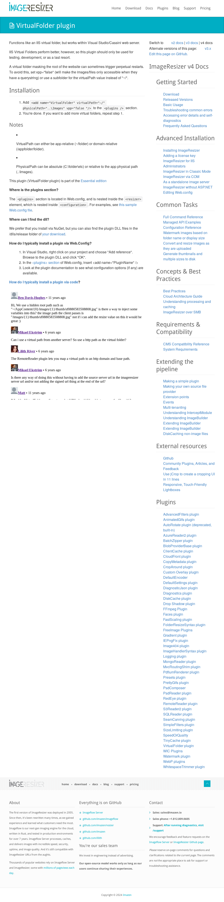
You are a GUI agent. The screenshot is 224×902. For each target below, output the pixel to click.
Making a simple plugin (181, 381)
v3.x (208, 48)
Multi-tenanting (174, 407)
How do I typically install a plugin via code (43, 281)
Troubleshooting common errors (187, 109)
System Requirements (180, 349)
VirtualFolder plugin (178, 745)
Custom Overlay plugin (181, 572)
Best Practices (174, 290)
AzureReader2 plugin (179, 535)
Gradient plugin (175, 635)
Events (168, 402)
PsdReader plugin (177, 693)
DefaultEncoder (175, 577)
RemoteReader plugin (180, 703)
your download (53, 233)
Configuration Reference (182, 227)
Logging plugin (174, 656)
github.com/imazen (94, 831)
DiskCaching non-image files (185, 433)
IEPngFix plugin (175, 640)
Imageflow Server (93, 812)
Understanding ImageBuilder (185, 417)
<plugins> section (46, 262)
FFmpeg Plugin (175, 608)
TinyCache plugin (177, 740)
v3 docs (192, 42)
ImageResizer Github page (188, 842)
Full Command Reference (183, 216)
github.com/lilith (92, 838)
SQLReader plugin (177, 714)
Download (133, 8)
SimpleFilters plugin (178, 724)
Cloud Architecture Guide (182, 296)
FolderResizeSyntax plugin (184, 624)
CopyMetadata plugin (179, 561)
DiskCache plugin (177, 598)
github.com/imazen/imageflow (100, 818)
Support (190, 8)
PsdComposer (174, 687)
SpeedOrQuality (175, 735)
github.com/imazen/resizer (98, 825)
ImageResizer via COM (181, 176)
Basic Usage (173, 104)
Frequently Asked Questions (185, 125)
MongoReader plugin (179, 661)
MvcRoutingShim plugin (181, 666)
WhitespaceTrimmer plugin (184, 766)
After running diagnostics (180, 825)
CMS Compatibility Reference (186, 343)
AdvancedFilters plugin (181, 514)
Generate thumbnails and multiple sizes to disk (182, 256)
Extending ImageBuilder (182, 423)
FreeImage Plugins (177, 629)
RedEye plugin (174, 698)
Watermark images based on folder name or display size (185, 235)
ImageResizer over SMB (182, 311)
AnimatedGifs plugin (179, 519)
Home (116, 8)
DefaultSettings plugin (180, 582)
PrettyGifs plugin (176, 682)
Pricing (205, 8)
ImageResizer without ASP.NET (188, 187)
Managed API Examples (182, 222)
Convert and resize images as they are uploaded (186, 246)
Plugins (162, 8)
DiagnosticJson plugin (180, 587)
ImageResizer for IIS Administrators (179, 163)
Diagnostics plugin (177, 593)
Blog (176, 8)
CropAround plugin (178, 566)
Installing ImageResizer (181, 150)
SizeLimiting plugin (178, 729)
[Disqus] (77, 345)
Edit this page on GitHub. (168, 53)
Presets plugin (174, 677)
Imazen (127, 895)
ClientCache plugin (178, 551)
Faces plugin (173, 614)
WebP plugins (174, 761)
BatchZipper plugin (178, 540)
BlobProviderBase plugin (182, 545)
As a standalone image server (186, 181)
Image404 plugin (176, 645)
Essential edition (94, 180)
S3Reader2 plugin (177, 708)
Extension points (176, 396)
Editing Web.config (177, 192)
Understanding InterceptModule (187, 412)
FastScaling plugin (177, 619)
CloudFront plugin (177, 556)
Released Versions (178, 99)
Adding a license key (179, 155)
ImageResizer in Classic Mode (187, 171)
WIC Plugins (173, 750)
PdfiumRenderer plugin (181, 672)
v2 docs (177, 42)
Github (168, 458)
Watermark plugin (176, 756)
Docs (149, 8)
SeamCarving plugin (179, 719)
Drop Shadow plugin (179, 603)
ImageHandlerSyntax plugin (184, 650)
